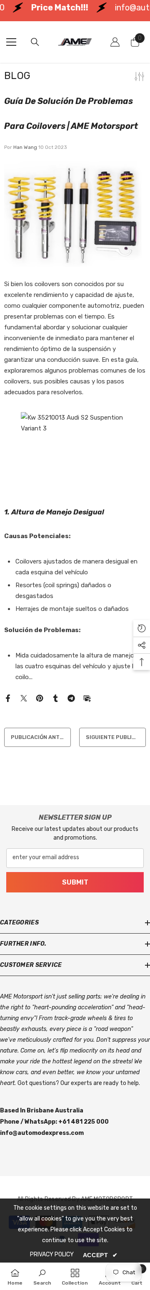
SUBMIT (75, 882)
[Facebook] (8, 697)
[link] (42, 1276)
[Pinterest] (39, 697)
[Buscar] (35, 42)
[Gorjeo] (24, 697)
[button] (141, 628)
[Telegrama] (71, 697)
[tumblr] (55, 697)
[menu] (11, 42)
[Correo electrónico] (87, 697)
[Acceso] (115, 42)
